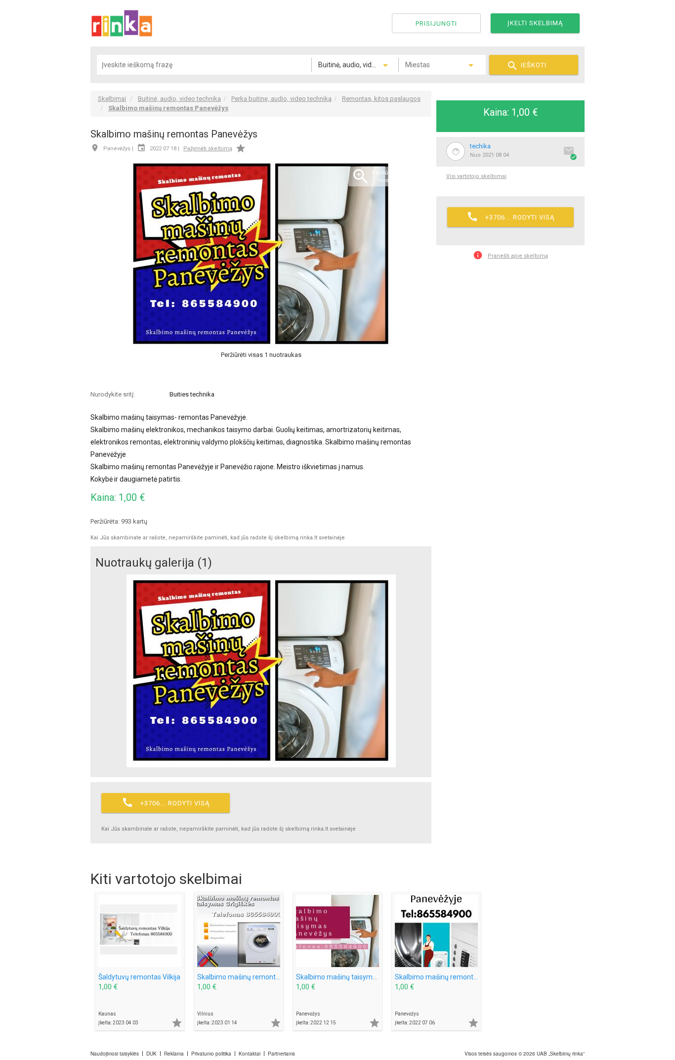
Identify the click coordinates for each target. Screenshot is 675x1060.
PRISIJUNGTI (436, 23)
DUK (151, 1053)
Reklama (174, 1053)
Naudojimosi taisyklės (114, 1053)
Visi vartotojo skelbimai (476, 176)
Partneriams (281, 1053)
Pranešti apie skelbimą (510, 255)
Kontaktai (249, 1053)
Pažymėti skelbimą (207, 148)
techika (480, 146)
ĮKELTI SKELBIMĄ (535, 23)
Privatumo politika (211, 1053)
